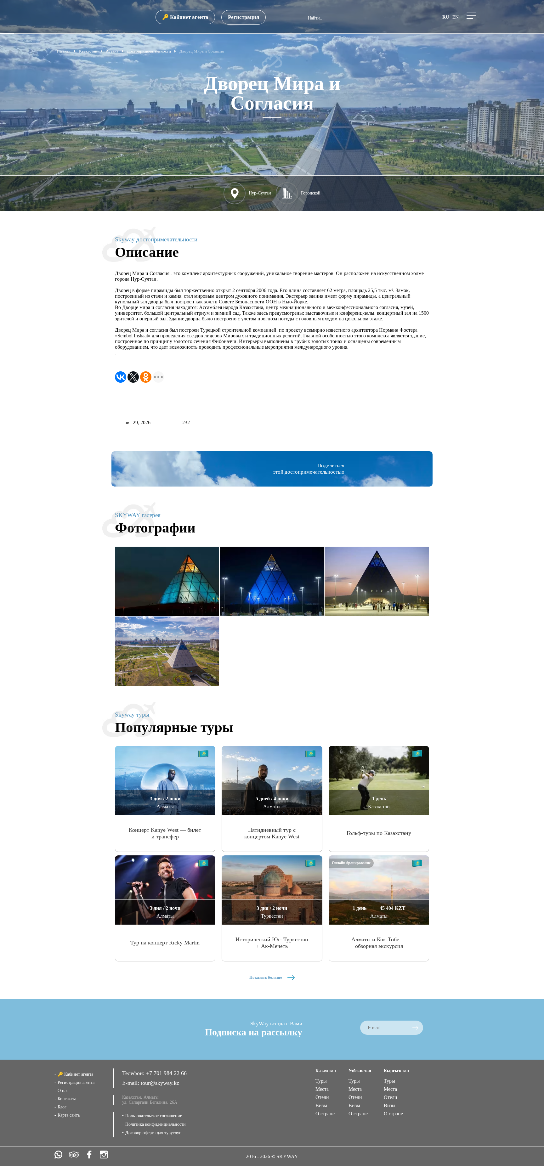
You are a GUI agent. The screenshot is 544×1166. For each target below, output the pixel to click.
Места (322, 1089)
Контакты (67, 1098)
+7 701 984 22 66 (166, 1073)
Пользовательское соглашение (153, 1115)
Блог (62, 1107)
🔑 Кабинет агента (185, 17)
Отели (322, 1097)
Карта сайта (69, 1115)
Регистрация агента (76, 1082)
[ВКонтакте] (120, 377)
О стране (325, 1113)
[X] (133, 377)
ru (445, 17)
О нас (63, 1090)
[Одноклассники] (145, 377)
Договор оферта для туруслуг (153, 1132)
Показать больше (266, 977)
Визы (321, 1105)
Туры (321, 1081)
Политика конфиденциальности (155, 1124)
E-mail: (131, 1083)
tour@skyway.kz (160, 1083)
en (455, 17)
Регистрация (243, 17)
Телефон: (134, 1073)
